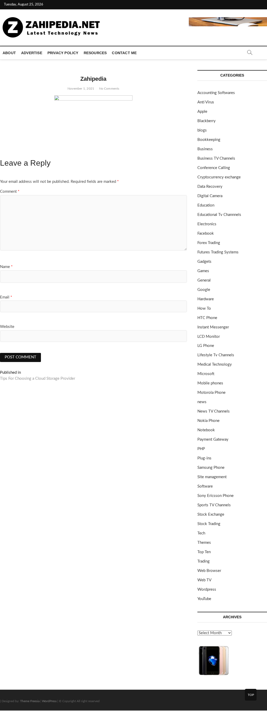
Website (7, 327)
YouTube (204, 599)
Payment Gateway (212, 439)
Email (6, 297)
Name (6, 267)
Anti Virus (205, 102)
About (9, 53)
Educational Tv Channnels (219, 215)
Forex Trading (208, 243)
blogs (202, 130)
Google (203, 290)
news (202, 402)
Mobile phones (210, 383)
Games (203, 271)
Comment (9, 192)
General (204, 280)
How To (204, 308)
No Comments (109, 88)
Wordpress (206, 589)
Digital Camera (209, 196)
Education (205, 205)
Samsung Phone (210, 468)
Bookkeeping (208, 140)
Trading (203, 561)
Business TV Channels (216, 158)
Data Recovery (209, 187)
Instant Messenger (213, 327)
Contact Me (124, 53)
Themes (204, 543)
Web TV (204, 580)
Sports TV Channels (214, 505)
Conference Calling (213, 168)
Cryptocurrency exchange (219, 177)
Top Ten (204, 552)
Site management (212, 477)
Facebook (205, 233)
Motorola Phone (211, 393)
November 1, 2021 (81, 88)
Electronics (206, 224)
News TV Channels (213, 411)
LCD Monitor (208, 337)
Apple (202, 112)
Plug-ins (204, 458)
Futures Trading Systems (218, 252)
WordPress (49, 701)
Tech (201, 533)
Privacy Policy (62, 53)
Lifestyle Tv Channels (215, 355)
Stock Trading (208, 524)
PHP (201, 449)
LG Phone (205, 346)
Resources (95, 53)
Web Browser (209, 571)
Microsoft (205, 374)
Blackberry (206, 121)
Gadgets (204, 262)
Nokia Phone (208, 421)
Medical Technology (214, 364)
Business (205, 149)
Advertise (31, 53)
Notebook (206, 430)
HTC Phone (207, 318)
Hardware (205, 299)
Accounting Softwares (216, 93)
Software (205, 486)
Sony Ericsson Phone (215, 496)
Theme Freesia (30, 701)
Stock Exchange (210, 514)
